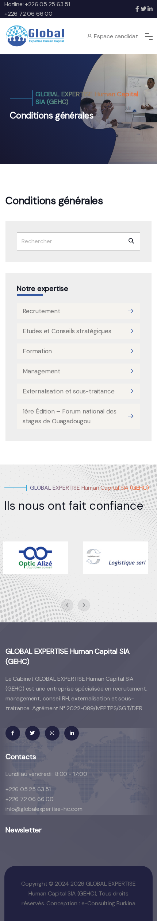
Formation (37, 351)
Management (41, 371)
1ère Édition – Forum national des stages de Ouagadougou (69, 416)
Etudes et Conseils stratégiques (67, 331)
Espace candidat (115, 36)
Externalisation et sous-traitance (68, 391)
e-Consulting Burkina (108, 903)
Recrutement (41, 311)
